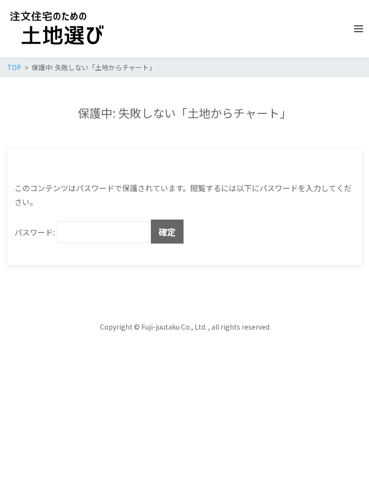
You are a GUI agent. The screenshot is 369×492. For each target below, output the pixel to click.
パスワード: (35, 232)
